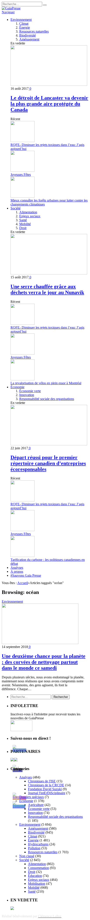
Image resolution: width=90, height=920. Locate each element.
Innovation (26, 395)
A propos (16, 571)
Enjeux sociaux (29, 216)
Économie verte (30, 391)
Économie (17, 387)
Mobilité (25, 224)
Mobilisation (36, 883)
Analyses (16, 567)
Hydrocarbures (38, 844)
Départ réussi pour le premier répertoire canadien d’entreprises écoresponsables (48, 463)
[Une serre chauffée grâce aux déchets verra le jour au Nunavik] (48, 273)
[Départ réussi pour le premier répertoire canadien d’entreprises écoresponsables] (48, 444)
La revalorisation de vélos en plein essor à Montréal (45, 383)
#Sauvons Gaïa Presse (25, 575)
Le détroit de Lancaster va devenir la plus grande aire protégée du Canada (49, 103)
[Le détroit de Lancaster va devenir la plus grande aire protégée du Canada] (48, 84)
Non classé (26, 856)
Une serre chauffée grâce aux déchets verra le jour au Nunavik (47, 289)
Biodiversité (27, 35)
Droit (22, 228)
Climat (23, 23)
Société (15, 208)
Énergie (24, 27)
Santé (23, 220)
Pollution (34, 848)
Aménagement (29, 39)
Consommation (38, 868)
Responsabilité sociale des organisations (46, 399)
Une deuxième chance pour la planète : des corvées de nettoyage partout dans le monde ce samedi (43, 662)
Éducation (35, 876)
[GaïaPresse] (11, 8)
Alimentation (28, 212)
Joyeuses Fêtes (20, 174)
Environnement (21, 19)
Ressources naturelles (34, 31)
